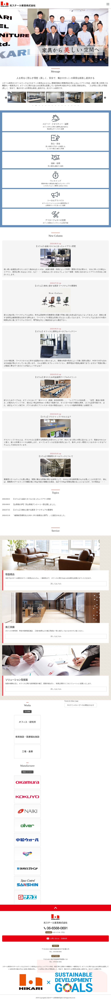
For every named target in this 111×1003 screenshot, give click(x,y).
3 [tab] (39, 105)
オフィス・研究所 (27, 722)
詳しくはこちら (56, 584)
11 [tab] (65, 105)
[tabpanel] (17, 97)
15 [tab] (78, 105)
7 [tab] (52, 105)
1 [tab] (33, 105)
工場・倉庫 (27, 751)
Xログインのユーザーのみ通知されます (80, 705)
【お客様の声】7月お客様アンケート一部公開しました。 (35, 504)
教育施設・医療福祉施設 (27, 736)
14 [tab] (75, 105)
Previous (6, 98)
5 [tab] (46, 105)
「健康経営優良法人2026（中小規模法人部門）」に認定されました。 (39, 515)
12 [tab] (68, 105)
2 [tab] (36, 105)
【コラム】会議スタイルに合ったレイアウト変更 (32, 499)
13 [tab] (72, 105)
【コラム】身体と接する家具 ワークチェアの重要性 (33, 510)
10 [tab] (62, 105)
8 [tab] (55, 105)
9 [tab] (59, 105)
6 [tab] (49, 105)
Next (105, 98)
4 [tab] (42, 105)
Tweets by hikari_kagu (71, 701)
